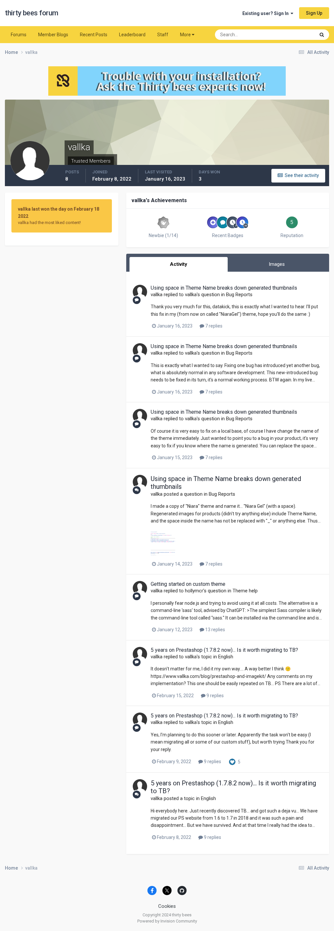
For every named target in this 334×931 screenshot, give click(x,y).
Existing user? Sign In (266, 13)
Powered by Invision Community (167, 921)
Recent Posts (93, 34)
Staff (162, 34)
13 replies (214, 629)
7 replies (213, 326)
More (185, 34)
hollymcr (194, 591)
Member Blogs (53, 34)
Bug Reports (239, 294)
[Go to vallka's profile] (140, 292)
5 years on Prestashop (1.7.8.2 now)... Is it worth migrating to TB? (224, 650)
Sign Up (314, 13)
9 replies (214, 695)
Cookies (167, 906)
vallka (156, 294)
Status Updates (292, 34)
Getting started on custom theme (188, 584)
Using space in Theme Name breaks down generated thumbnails (224, 288)
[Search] (321, 34)
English (225, 657)
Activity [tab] (178, 264)
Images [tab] (277, 264)
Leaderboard (132, 34)
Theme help (245, 591)
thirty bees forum (31, 13)
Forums (18, 34)
